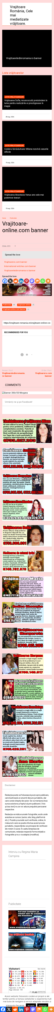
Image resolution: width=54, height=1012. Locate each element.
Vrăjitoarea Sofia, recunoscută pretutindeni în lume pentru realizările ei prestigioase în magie (25, 103)
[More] (48, 281)
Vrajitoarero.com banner (15, 262)
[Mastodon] (31, 281)
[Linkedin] (21, 281)
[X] (10, 281)
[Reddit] (15, 281)
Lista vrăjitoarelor (13, 73)
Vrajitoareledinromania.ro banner (24, 58)
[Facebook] (4, 281)
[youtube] (16, 961)
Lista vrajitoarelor (14, 97)
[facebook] (9, 961)
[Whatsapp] (42, 281)
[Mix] (37, 281)
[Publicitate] (27, 919)
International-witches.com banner (20, 266)
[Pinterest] (26, 281)
